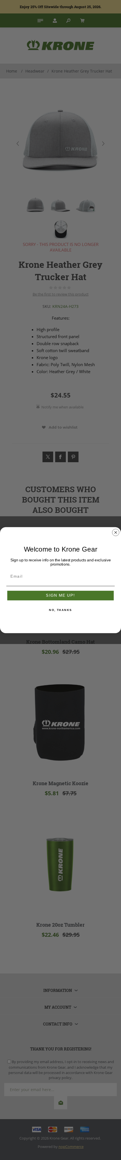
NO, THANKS (60, 610)
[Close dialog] (116, 532)
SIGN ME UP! (60, 595)
